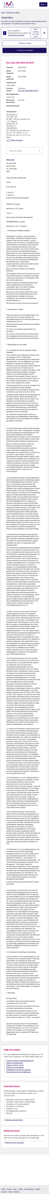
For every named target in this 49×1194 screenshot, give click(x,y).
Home (3, 12)
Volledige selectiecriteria (14, 1120)
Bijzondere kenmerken (10, 101)
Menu (43, 4)
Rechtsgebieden (12, 94)
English (3, 1189)
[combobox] (24, 150)
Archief (10, 1191)
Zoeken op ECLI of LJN (14, 1065)
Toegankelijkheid (29, 1189)
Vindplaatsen (11, 112)
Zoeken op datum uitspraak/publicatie (20, 1061)
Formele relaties (9, 89)
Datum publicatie (10, 78)
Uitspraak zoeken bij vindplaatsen (18, 1072)
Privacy (15, 1189)
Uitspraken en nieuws (13, 12)
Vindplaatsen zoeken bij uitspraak (18, 1070)
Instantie (9, 67)
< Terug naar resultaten (24, 50)
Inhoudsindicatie (12, 106)
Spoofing (37, 1189)
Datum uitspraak (9, 72)
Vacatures (4, 1191)
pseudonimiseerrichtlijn (16, 35)
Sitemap (9, 1189)
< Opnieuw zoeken (24, 43)
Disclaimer (16, 1191)
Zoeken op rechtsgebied (15, 1067)
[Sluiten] (44, 33)
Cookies (20, 1189)
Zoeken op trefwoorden (14, 1063)
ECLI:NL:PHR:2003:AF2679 (28, 91)
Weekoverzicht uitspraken (14, 1143)
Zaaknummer (11, 82)
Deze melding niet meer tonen (35, 32)
